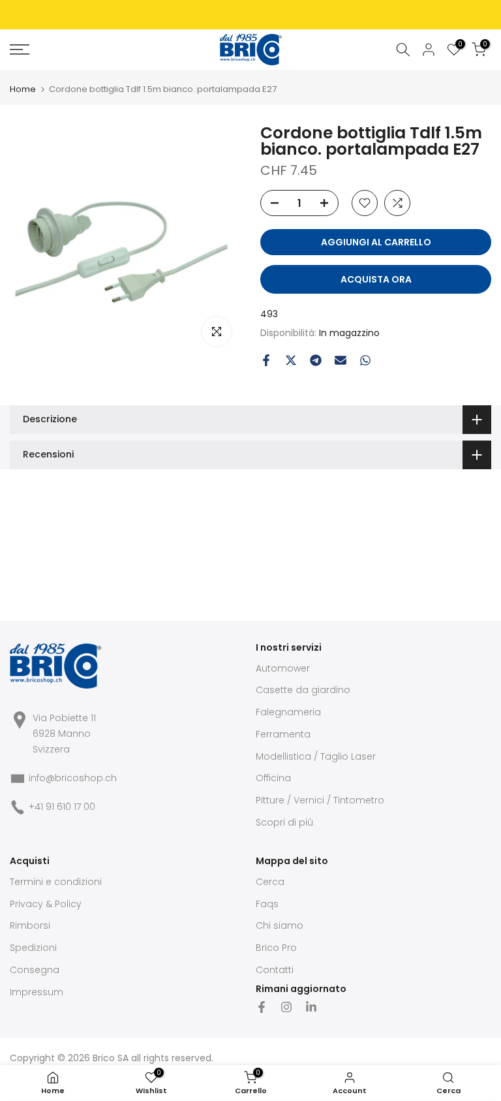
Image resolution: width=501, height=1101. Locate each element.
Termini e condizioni (56, 881)
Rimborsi (30, 925)
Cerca (270, 881)
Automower (283, 668)
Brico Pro (276, 947)
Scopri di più (284, 822)
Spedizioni (33, 947)
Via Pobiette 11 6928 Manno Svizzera (64, 733)
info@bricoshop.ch (73, 777)
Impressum (36, 992)
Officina (273, 777)
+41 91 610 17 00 (62, 806)
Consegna (34, 969)
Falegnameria (288, 712)
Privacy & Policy (46, 903)
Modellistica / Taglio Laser (316, 756)
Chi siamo (279, 925)
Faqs (267, 903)
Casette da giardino (303, 689)
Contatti (275, 969)
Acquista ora (376, 279)
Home (23, 89)
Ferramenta (283, 734)
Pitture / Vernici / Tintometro (320, 800)
